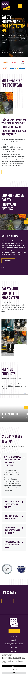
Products (4, 50)
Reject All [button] (14, 672)
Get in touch (7, 172)
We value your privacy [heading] (7, 655)
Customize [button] (14, 669)
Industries (14, 640)
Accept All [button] (14, 666)
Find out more (8, 260)
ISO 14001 (14, 651)
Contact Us (7, 601)
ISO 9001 (14, 647)
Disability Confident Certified (14, 644)
